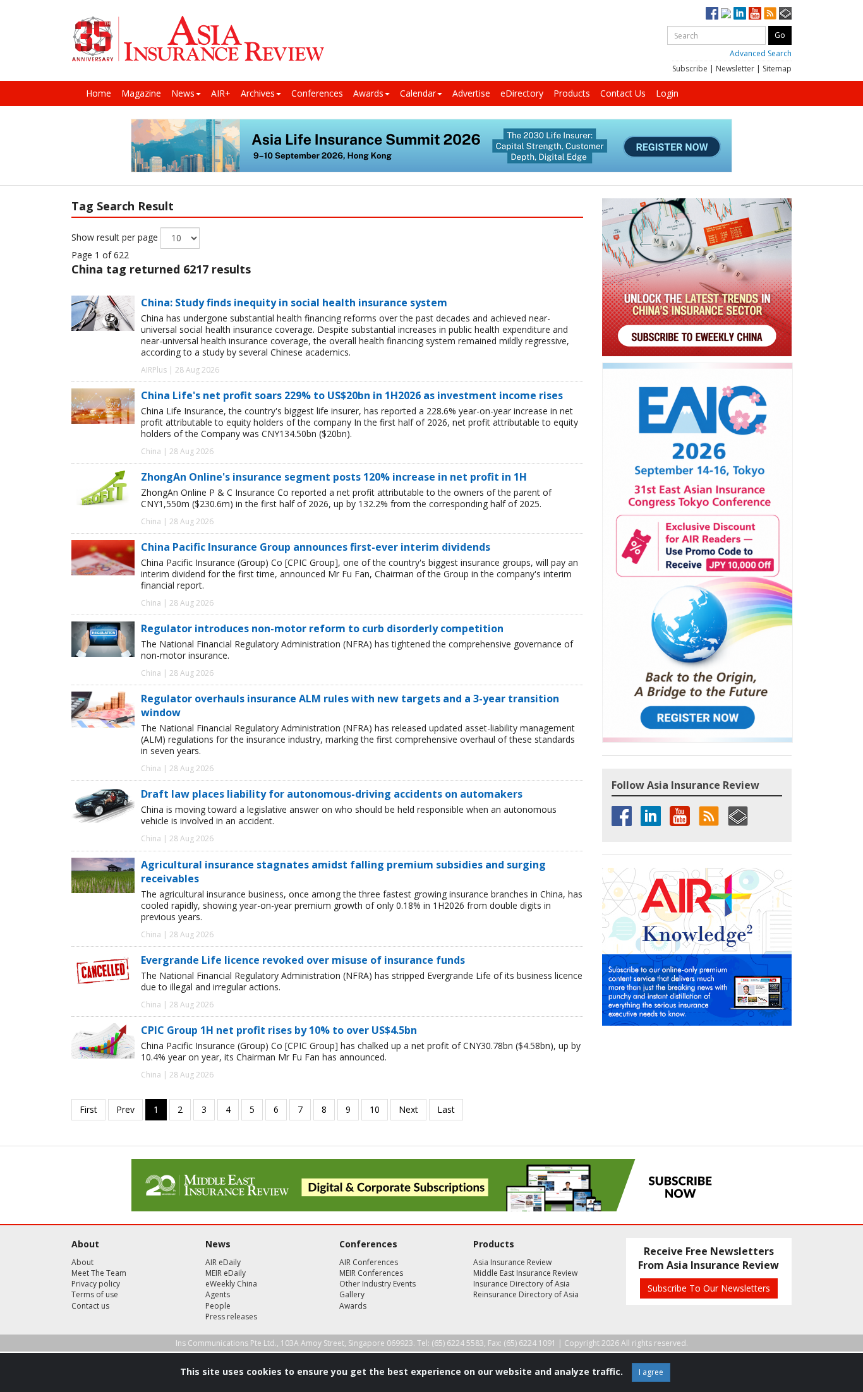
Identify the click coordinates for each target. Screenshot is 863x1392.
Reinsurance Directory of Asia (526, 1294)
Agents (217, 1294)
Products (571, 93)
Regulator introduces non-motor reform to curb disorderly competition (322, 628)
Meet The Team (98, 1273)
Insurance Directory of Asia (521, 1283)
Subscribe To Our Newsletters (709, 1288)
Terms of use (94, 1294)
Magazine (141, 93)
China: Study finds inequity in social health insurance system (294, 302)
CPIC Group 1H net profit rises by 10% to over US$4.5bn (279, 1030)
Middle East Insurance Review (525, 1273)
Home (98, 93)
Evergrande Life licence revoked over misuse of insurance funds (303, 960)
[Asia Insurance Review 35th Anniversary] (197, 39)
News (183, 93)
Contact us (90, 1305)
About (82, 1262)
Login (667, 93)
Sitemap (777, 68)
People (218, 1305)
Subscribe (690, 68)
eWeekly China (231, 1283)
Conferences (317, 93)
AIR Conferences (368, 1262)
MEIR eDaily (225, 1273)
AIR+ (221, 93)
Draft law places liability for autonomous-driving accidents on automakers (331, 794)
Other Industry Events (377, 1283)
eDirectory (521, 93)
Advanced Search (761, 53)
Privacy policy (95, 1283)
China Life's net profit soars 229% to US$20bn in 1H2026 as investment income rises (352, 395)
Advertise (471, 93)
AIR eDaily (223, 1262)
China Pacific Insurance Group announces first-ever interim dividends (315, 547)
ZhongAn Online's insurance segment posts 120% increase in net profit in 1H (334, 477)
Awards (368, 93)
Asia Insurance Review (512, 1262)
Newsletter (735, 68)
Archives (258, 93)
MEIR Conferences (371, 1273)
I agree (651, 1372)
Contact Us (623, 93)
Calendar (418, 93)
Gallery (352, 1294)
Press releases (231, 1316)
